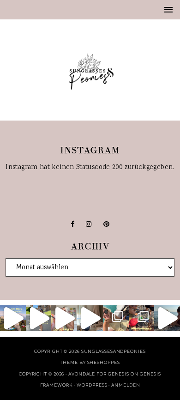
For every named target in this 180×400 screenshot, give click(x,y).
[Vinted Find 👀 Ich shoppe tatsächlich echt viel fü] (64, 318)
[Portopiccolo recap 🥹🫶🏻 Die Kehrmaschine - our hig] (142, 318)
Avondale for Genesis (98, 373)
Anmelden (125, 385)
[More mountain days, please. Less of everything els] (39, 318)
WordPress (92, 385)
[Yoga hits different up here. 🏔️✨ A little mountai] (13, 318)
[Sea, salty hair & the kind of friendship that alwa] (167, 318)
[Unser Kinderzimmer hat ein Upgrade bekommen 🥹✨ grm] (90, 318)
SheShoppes (103, 362)
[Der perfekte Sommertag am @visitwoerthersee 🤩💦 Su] (116, 318)
